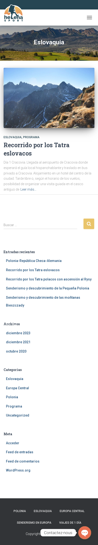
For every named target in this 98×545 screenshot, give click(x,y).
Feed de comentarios (22, 461)
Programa (31, 137)
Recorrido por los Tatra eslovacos (33, 270)
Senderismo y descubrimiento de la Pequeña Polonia (47, 288)
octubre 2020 (16, 351)
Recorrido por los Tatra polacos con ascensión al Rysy (49, 279)
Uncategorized (17, 415)
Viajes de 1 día (70, 522)
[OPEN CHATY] (84, 532)
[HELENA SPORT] (15, 17)
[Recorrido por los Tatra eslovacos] (49, 98)
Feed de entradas (19, 452)
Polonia (12, 397)
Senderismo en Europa (34, 522)
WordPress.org (18, 470)
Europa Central (17, 388)
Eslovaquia (13, 137)
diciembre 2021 (18, 342)
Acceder (12, 443)
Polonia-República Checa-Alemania (34, 261)
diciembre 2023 (18, 333)
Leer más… (28, 189)
